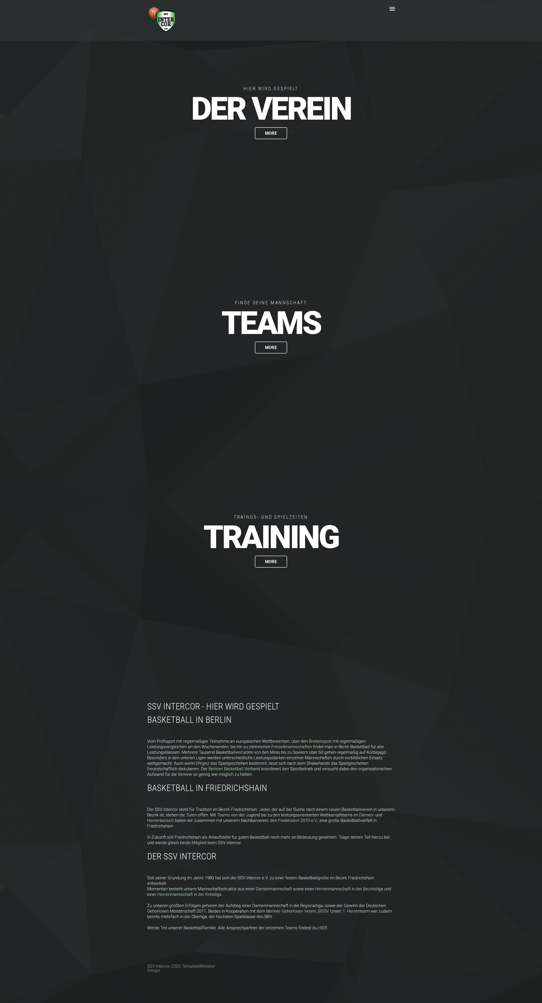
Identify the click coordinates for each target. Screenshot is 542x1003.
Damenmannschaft (274, 888)
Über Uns (350, 9)
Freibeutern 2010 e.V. (298, 820)
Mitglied (199, 842)
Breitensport (321, 741)
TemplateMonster (198, 966)
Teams (224, 814)
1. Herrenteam (356, 911)
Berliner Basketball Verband (234, 768)
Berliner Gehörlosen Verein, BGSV (297, 911)
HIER (322, 927)
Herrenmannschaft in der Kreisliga (189, 894)
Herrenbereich (161, 820)
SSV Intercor (258, 9)
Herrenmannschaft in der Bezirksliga (349, 888)
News (286, 9)
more (271, 133)
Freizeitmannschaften (292, 746)
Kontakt (378, 9)
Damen (366, 814)
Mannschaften (316, 9)
